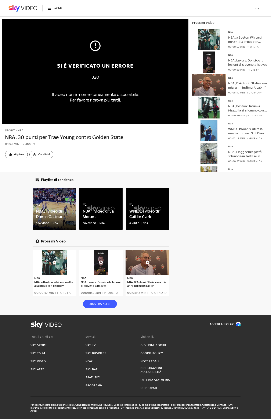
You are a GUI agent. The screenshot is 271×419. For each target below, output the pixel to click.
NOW (89, 361)
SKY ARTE (37, 369)
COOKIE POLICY (152, 353)
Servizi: (91, 336)
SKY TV (91, 345)
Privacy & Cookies (113, 404)
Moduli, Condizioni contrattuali (84, 404)
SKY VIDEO (38, 361)
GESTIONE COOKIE (154, 345)
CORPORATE (149, 388)
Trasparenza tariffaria (189, 404)
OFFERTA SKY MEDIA (155, 379)
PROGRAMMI (95, 385)
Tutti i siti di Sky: (42, 336)
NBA (21, 130)
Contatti (222, 404)
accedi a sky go (222, 324)
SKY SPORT (38, 345)
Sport (10, 130)
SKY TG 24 (37, 353)
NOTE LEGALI (150, 361)
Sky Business (96, 353)
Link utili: (147, 336)
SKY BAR (92, 369)
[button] (16, 154)
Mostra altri (100, 303)
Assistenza (208, 404)
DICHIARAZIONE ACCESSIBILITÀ (152, 369)
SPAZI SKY (93, 377)
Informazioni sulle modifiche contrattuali (147, 404)
